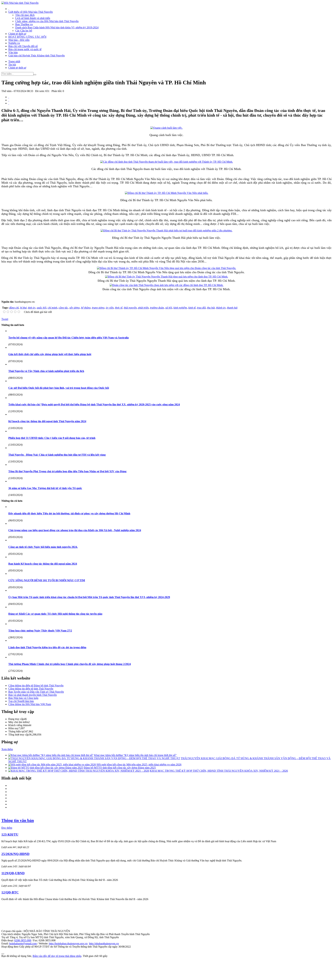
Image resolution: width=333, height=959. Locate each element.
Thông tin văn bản (17, 820)
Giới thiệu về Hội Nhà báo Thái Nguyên (30, 11)
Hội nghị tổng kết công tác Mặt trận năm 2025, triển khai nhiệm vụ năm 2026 (139, 764)
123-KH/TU (9, 834)
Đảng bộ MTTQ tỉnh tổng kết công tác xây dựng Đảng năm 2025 (120, 767)
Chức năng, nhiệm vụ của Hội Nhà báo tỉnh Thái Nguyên (47, 21)
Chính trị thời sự (17, 33)
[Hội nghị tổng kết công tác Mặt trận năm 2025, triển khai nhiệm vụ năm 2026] (52, 764)
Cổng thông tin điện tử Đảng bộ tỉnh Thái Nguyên (35, 685)
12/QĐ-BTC (10, 892)
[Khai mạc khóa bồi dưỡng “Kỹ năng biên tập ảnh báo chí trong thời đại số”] (50, 755)
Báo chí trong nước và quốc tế (24, 49)
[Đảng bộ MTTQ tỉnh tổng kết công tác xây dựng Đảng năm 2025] (45, 767)
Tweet (4, 319)
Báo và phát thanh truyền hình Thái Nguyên (32, 694)
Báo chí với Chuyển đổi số (23, 46)
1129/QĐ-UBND (13, 873)
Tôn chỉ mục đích (25, 15)
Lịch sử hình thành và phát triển (32, 18)
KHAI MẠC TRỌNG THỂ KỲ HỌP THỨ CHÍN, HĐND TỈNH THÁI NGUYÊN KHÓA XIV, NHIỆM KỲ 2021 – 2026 (219, 770)
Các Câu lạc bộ (23, 30)
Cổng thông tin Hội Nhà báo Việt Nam (29, 704)
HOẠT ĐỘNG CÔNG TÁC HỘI (27, 36)
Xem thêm (7, 749)
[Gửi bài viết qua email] (8, 96)
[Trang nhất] (8, 8)
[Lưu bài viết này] (8, 103)
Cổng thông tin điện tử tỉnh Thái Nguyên (30, 688)
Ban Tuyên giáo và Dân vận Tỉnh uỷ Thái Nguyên (36, 691)
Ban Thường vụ (24, 24)
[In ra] (8, 100)
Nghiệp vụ (14, 43)
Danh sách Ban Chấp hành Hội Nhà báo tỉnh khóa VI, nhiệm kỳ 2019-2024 (57, 27)
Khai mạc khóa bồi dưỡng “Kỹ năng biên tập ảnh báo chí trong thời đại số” (135, 755)
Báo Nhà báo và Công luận (23, 698)
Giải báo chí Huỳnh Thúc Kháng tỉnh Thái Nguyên (36, 55)
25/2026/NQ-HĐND (15, 854)
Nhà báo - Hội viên (18, 39)
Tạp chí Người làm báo (21, 701)
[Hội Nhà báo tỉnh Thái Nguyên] (20, 2)
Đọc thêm (6, 827)
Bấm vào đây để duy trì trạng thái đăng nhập (57, 955)
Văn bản (13, 52)
